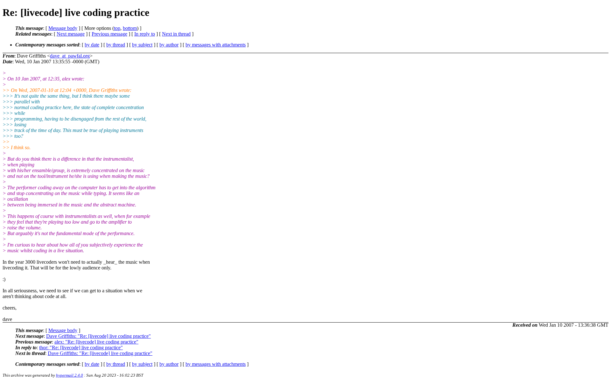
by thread (115, 44)
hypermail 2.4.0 (69, 375)
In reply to (144, 34)
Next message (71, 34)
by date (92, 44)
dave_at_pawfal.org (70, 56)
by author (169, 44)
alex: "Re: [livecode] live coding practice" (96, 342)
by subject (142, 44)
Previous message (109, 34)
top (117, 28)
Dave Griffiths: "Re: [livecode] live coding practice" (98, 336)
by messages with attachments (216, 44)
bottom (130, 28)
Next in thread (176, 34)
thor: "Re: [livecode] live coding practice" (81, 347)
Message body (62, 28)
